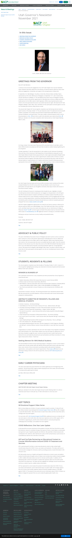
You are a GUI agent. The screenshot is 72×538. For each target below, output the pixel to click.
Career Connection (30, 485)
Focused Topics (58, 499)
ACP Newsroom (6, 490)
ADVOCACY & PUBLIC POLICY (26, 38)
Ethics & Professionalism (39, 504)
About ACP (24, 9)
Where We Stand (27, 492)
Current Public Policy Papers (28, 503)
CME (46, 492)
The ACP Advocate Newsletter (27, 495)
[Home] (10, 2)
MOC (46, 494)
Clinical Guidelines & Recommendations (39, 493)
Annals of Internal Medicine (27, 515)
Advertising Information (6, 493)
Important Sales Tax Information (28, 523)
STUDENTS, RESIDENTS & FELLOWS (27, 39)
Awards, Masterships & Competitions (18, 498)
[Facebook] (55, 485)
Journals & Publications (39, 497)
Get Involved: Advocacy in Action (29, 500)
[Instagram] (63, 485)
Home (20, 9)
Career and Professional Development (18, 519)
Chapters (22, 485)
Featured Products (28, 510)
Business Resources (17, 512)
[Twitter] (57, 485)
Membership (5, 5)
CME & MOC (14, 5)
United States (38, 9)
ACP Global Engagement (18, 496)
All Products (26, 512)
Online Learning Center (49, 498)
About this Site (6, 495)
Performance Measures (39, 495)
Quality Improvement (18, 516)
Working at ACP (16, 503)
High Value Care (38, 502)
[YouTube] (61, 485)
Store (68, 5)
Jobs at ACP (38, 485)
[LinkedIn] (59, 485)
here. (29, 116)
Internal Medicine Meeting (59, 493)
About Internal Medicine (18, 505)
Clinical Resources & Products (38, 500)
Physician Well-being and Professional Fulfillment (18, 529)
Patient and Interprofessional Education (17, 525)
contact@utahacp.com (31, 211)
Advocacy (59, 5)
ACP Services (16, 501)
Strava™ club (27, 209)
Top (19, 225)
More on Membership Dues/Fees (7, 524)
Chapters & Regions (30, 9)
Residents (5, 514)
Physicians (5, 512)
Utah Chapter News (4, 12)
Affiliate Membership (7, 521)
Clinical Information (37, 5)
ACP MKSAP (26, 517)
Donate (43, 485)
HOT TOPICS (22, 45)
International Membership (5, 519)
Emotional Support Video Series (45, 410)
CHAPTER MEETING (23, 43)
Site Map (4, 501)
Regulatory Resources (18, 514)
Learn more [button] (36, 535)
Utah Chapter (44, 9)
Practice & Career (50, 5)
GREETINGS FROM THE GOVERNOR (27, 36)
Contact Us (5, 485)
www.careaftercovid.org (35, 201)
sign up (52, 349)
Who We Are (16, 492)
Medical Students (6, 516)
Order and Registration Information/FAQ (60, 505)
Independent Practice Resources (18, 522)
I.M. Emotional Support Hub (35, 416)
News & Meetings (7, 9)
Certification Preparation (49, 496)
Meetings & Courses (24, 5)
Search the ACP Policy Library (28, 506)
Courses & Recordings (60, 497)
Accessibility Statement (7, 499)
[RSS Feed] (67, 485)
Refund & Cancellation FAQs (28, 520)
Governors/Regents (14, 485)
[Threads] (65, 485)
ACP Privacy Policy (6, 497)
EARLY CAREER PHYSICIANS (25, 41)
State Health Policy (27, 497)
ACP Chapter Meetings (60, 495)
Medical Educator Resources (59, 502)
